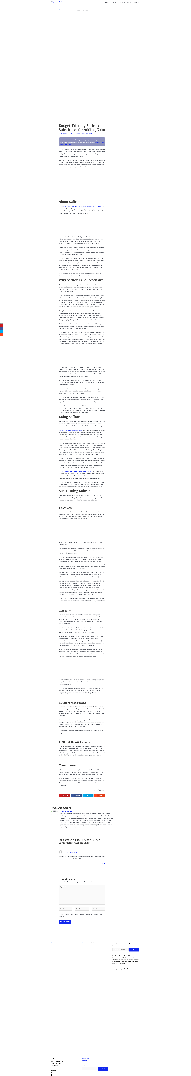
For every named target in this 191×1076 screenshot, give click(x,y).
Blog (114, 2)
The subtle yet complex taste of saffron (70, 430)
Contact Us (84, 1060)
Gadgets (107, 2)
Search (83, 1066)
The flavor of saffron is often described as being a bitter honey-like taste (80, 206)
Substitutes (77, 133)
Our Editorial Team (125, 2)
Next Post (109, 832)
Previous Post (56, 832)
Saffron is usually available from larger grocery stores (75, 471)
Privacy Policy (85, 1058)
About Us (136, 2)
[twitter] (51, 1073)
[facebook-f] (51, 1075)
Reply (103, 863)
